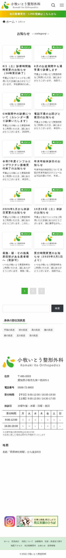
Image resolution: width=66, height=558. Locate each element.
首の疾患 (33, 335)
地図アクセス (16, 545)
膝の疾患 (8, 335)
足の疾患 (21, 335)
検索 (57, 308)
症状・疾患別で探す (53, 541)
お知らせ (42, 545)
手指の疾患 (9, 330)
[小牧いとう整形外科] (20, 5)
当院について (27, 541)
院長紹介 (15, 541)
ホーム (7, 541)
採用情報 (51, 545)
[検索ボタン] (53, 5)
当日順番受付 (30, 545)
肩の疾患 (36, 330)
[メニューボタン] (62, 5)
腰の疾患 (48, 330)
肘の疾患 (23, 330)
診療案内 (39, 541)
